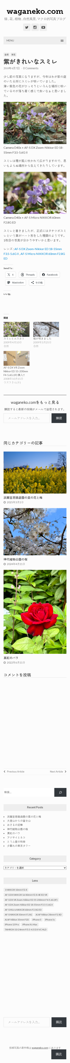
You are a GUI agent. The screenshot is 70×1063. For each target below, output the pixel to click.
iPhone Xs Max (29, 924)
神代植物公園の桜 (15, 559)
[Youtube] (43, 27)
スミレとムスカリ (14, 338)
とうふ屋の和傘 (16, 841)
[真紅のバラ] (35, 652)
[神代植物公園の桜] (35, 554)
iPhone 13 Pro (12, 924)
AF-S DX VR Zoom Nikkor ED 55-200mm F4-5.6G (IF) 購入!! (16, 371)
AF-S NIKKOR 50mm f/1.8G (18, 914)
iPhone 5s (50, 919)
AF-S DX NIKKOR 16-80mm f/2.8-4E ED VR (26, 894)
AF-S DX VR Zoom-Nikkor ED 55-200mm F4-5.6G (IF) (31, 899)
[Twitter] (27, 27)
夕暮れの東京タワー (19, 845)
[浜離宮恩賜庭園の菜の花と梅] (35, 492)
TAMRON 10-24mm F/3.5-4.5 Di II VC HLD (25, 929)
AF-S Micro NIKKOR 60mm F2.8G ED (23, 909)
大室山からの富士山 (19, 820)
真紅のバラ (11, 658)
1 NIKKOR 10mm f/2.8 (16, 889)
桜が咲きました (42, 338)
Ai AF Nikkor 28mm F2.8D (49, 914)
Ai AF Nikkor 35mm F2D (17, 919)
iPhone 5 (36, 919)
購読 (59, 418)
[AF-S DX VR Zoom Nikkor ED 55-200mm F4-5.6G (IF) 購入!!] (16, 358)
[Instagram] (35, 27)
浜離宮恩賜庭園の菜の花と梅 (23, 497)
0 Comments (30, 68)
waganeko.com (35, 11)
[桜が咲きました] (46, 329)
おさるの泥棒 (15, 824)
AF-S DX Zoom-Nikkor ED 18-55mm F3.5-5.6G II (29, 904)
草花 (13, 54)
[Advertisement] (35, 975)
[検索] (60, 792)
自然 (6, 54)
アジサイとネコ (16, 837)
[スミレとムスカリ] (16, 329)
